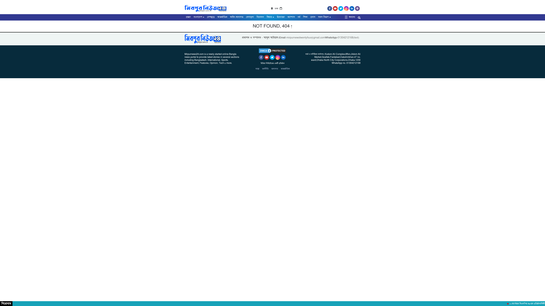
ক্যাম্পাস (291, 17)
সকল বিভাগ (323, 17)
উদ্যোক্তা (281, 17)
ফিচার (269, 17)
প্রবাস (312, 17)
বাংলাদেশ (198, 17)
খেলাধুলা (250, 17)
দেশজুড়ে (211, 17)
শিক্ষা (305, 17)
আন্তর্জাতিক (222, 17)
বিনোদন (260, 17)
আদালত (274, 68)
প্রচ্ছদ (188, 17)
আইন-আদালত (236, 17)
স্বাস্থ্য (257, 68)
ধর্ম (299, 17)
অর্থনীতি (265, 68)
